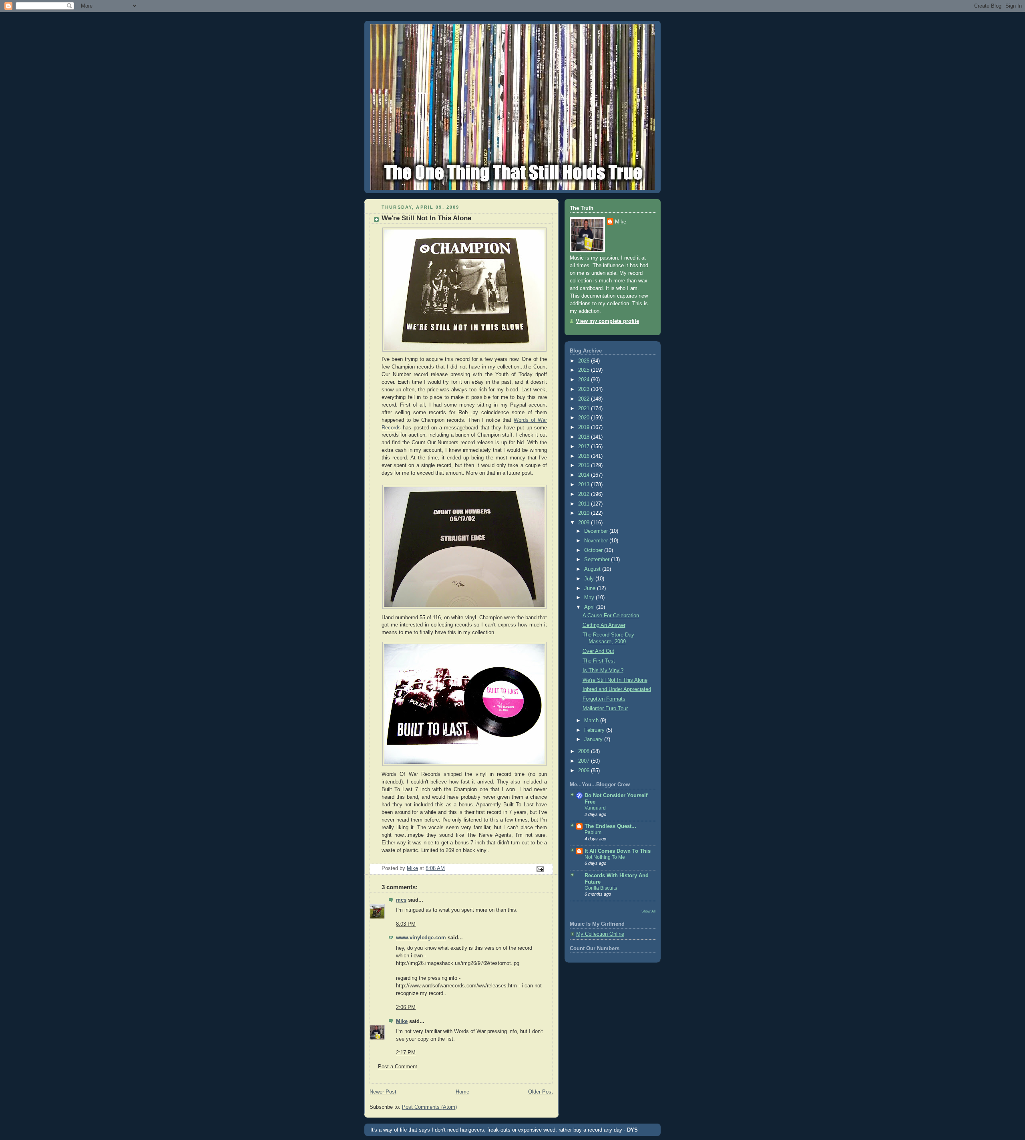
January (594, 739)
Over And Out (598, 651)
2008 (584, 751)
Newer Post (383, 1092)
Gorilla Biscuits (601, 888)
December (596, 531)
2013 (584, 484)
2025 (584, 370)
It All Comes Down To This (618, 851)
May (590, 597)
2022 (584, 399)
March (592, 720)
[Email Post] (540, 869)
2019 (584, 427)
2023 (584, 389)
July (589, 579)
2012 (584, 494)
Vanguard (595, 808)
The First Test (599, 661)
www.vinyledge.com (421, 938)
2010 (584, 513)
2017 (584, 446)
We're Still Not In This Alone (615, 680)
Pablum (593, 832)
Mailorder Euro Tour (605, 708)
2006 (584, 770)
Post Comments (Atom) (429, 1107)
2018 (584, 437)
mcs (401, 900)
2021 (584, 408)
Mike (402, 1021)
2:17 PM (406, 1052)
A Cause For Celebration (611, 615)
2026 (584, 361)
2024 (584, 380)
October (594, 550)
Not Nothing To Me (605, 857)
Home (462, 1092)
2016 (584, 456)
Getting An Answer (604, 625)
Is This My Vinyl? (603, 670)
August (593, 569)
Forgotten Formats (604, 699)
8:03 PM (406, 924)
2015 (584, 465)
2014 (584, 475)
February (595, 730)
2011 (584, 504)
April (590, 607)
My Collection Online (600, 934)
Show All (648, 911)
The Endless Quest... (610, 826)
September (597, 559)
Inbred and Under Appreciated (617, 689)
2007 (584, 761)
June (590, 588)
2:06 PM (406, 1007)
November (596, 541)
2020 (584, 418)
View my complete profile (607, 321)
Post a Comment (397, 1067)
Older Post (540, 1092)
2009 (584, 523)
